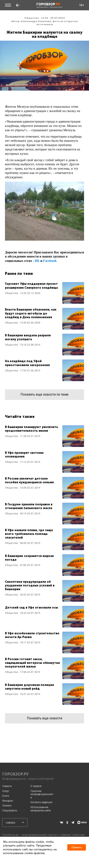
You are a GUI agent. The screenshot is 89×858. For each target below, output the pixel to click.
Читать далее (44, 293)
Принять (76, 847)
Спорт (5, 791)
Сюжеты (7, 805)
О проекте (35, 786)
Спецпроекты (9, 810)
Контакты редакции (41, 802)
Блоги (5, 795)
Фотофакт (7, 800)
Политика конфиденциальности (41, 794)
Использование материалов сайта (40, 809)
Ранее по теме (19, 273)
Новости (7, 786)
